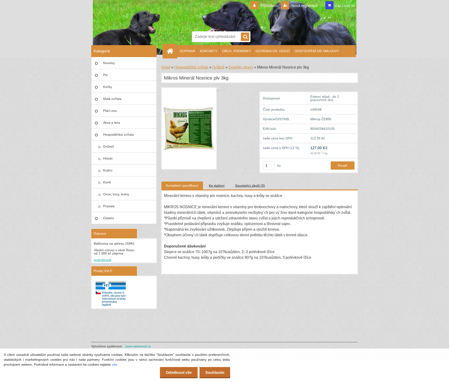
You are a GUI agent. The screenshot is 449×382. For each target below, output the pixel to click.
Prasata (109, 206)
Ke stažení (216, 185)
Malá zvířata (112, 99)
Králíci (107, 170)
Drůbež (108, 146)
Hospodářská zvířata (118, 134)
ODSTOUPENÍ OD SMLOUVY (317, 51)
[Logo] (208, 15)
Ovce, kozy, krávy (116, 194)
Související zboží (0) (250, 185)
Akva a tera (111, 122)
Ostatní (108, 218)
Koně (107, 182)
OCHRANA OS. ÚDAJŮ (273, 51)
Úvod (165, 67)
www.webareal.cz (138, 346)
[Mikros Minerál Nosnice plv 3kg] (189, 89)
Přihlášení (269, 6)
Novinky (109, 63)
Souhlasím (214, 373)
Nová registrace (304, 6)
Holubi (107, 158)
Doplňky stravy (240, 67)
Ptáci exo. (110, 111)
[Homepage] (172, 51)
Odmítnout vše (179, 373)
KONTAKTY (208, 51)
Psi (105, 75)
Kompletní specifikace (182, 185)
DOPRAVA (187, 51)
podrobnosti (102, 260)
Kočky (107, 87)
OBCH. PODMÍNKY (236, 51)
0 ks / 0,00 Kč (345, 6)
